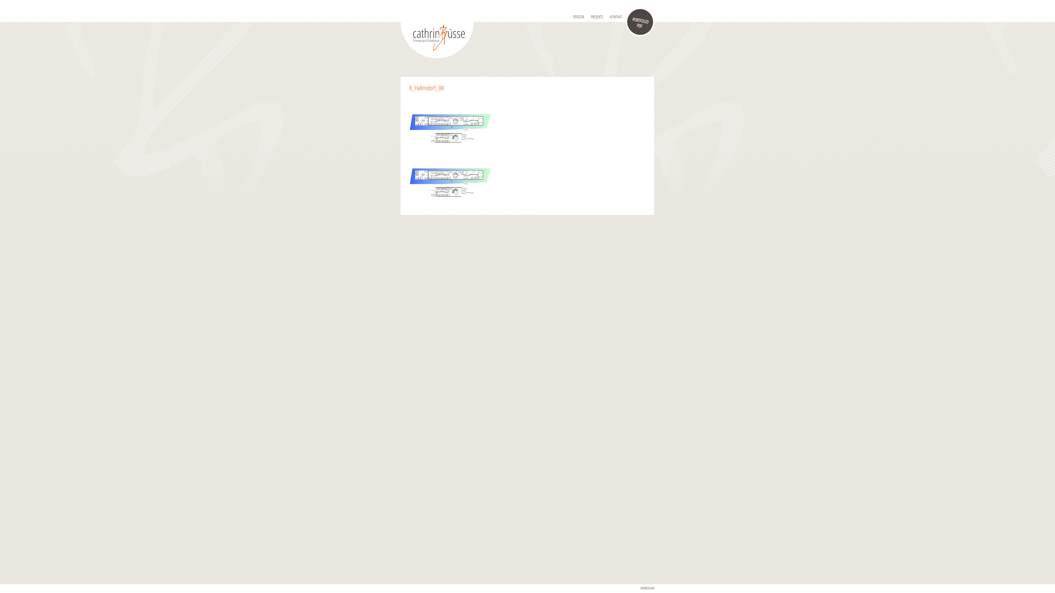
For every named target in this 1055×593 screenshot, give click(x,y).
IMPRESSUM (647, 588)
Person (578, 16)
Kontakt (616, 16)
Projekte (597, 16)
